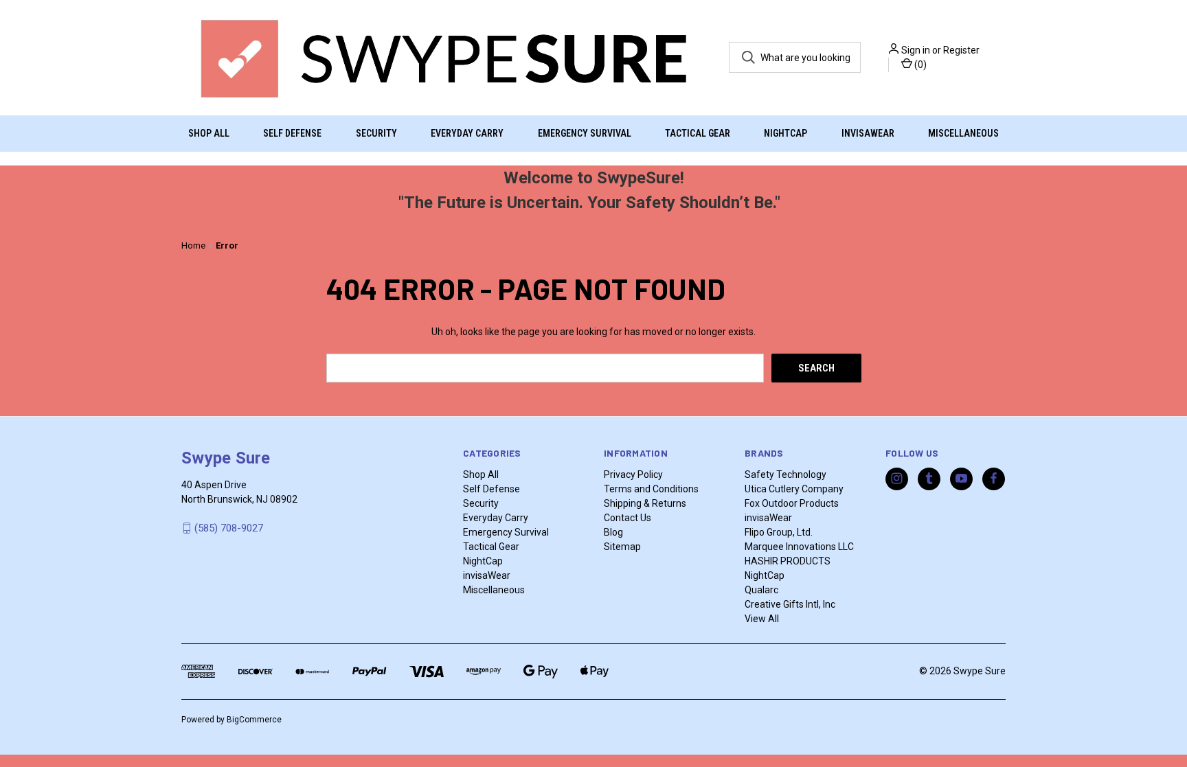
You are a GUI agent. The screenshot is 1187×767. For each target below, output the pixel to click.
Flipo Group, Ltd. (779, 532)
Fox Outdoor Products (792, 503)
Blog (613, 532)
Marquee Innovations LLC (799, 546)
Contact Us (627, 517)
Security (376, 133)
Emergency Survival (584, 133)
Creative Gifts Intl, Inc (790, 604)
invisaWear (867, 133)
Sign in (915, 50)
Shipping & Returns (645, 503)
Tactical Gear (697, 133)
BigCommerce (254, 719)
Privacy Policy (633, 474)
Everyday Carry (467, 133)
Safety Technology (785, 474)
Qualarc (761, 589)
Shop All (208, 133)
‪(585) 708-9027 (228, 528)
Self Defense (292, 133)
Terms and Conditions (651, 488)
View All (762, 618)
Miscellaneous (963, 133)
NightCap (785, 133)
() (919, 64)
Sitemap (622, 546)
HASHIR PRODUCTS (787, 561)
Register (961, 50)
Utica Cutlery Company (794, 488)
